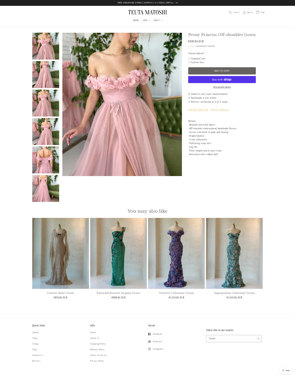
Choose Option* (196, 53)
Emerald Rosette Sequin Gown (118, 293)
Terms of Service (98, 355)
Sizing (35, 344)
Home (93, 332)
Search (35, 332)
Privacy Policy (97, 361)
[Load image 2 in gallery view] (45, 74)
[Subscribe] (257, 338)
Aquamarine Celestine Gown (234, 293)
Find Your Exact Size (198, 109)
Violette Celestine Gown (176, 293)
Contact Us (37, 355)
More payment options (222, 87)
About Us (94, 338)
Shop (34, 338)
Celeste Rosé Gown (60, 293)
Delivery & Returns (220, 109)
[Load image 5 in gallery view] (45, 159)
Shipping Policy (98, 344)
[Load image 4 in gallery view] (45, 131)
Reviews (36, 361)
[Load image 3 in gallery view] (45, 103)
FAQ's (34, 349)
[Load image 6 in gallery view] (45, 188)
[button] (146, 20)
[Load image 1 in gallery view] (45, 46)
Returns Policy (97, 349)
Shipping (192, 46)
